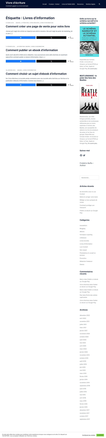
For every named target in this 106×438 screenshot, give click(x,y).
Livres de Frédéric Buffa (68, 4)
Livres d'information (46, 22)
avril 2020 (83, 346)
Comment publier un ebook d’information (32, 50)
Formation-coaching (86, 234)
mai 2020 (83, 343)
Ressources (80, 4)
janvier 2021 (83, 330)
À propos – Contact (54, 4)
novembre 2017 (84, 413)
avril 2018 (83, 398)
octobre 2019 (84, 358)
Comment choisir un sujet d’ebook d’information (36, 73)
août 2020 (83, 340)
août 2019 (83, 361)
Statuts (82, 264)
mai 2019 (82, 370)
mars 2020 (83, 349)
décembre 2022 (85, 315)
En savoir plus (92, 68)
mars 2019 (83, 373)
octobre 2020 (84, 337)
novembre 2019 (85, 355)
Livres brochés (34, 22)
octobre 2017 (84, 416)
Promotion (83, 258)
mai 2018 (82, 395)
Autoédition (21, 46)
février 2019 (83, 376)
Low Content (84, 247)
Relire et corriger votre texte (89, 197)
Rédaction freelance (86, 261)
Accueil (45, 4)
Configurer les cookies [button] (88, 435)
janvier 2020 (84, 352)
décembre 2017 (84, 410)
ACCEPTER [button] (100, 435)
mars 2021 (83, 327)
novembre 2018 (85, 382)
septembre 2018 (85, 385)
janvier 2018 (83, 407)
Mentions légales (90, 4)
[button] (99, 4)
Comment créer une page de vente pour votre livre (38, 26)
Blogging (82, 228)
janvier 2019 (83, 379)
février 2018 (83, 404)
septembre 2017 (85, 419)
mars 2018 (83, 401)
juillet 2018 (83, 391)
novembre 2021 (85, 321)
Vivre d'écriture (15, 2)
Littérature (25, 22)
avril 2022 (83, 318)
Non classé (83, 250)
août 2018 (83, 388)
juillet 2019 (83, 364)
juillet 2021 (83, 324)
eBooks (18, 22)
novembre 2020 (85, 333)
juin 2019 (82, 367)
